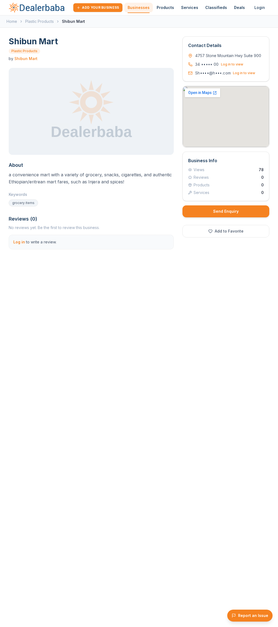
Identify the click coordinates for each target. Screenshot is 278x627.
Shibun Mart (25, 58)
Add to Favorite (229, 231)
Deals (239, 7)
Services (189, 7)
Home (12, 21)
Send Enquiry (226, 211)
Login (259, 7)
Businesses (139, 7)
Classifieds (216, 7)
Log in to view (232, 64)
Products (165, 7)
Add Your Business (100, 7)
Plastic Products (39, 21)
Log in (19, 242)
